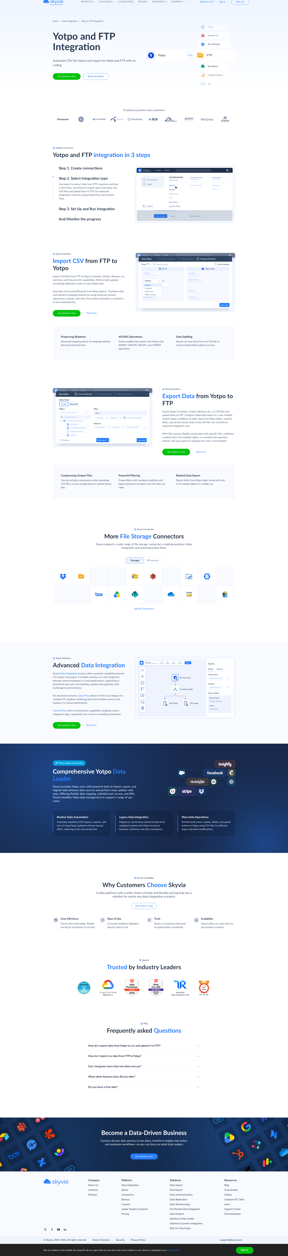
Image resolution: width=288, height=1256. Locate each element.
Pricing (125, 1214)
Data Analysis (177, 1214)
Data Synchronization (181, 1195)
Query (125, 1190)
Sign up (63, 181)
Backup (125, 1199)
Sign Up (240, 4)
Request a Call (206, 4)
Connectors (128, 1195)
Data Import (176, 1185)
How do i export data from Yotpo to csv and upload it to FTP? (124, 1045)
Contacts (93, 1190)
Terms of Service (101, 1240)
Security (120, 1240)
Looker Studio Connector (135, 1209)
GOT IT (244, 1250)
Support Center (232, 1209)
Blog (226, 1185)
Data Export (176, 1190)
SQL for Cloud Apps (180, 1228)
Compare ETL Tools (234, 1199)
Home (55, 21)
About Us (93, 1185)
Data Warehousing (179, 1204)
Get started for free (67, 76)
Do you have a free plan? (103, 1087)
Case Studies (231, 1190)
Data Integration (69, 21)
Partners (92, 1195)
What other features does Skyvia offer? (111, 1076)
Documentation (232, 1214)
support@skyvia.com (231, 1240)
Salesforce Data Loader (182, 1219)
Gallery (228, 1195)
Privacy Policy (138, 1240)
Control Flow (60, 711)
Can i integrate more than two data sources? (114, 1066)
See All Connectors (144, 609)
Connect (126, 1204)
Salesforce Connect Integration (186, 1223)
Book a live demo (96, 76)
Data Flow (84, 696)
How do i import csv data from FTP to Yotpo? (114, 1056)
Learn (227, 1204)
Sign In (222, 4)
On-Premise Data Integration (185, 1209)
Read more (92, 313)
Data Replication (178, 1199)
